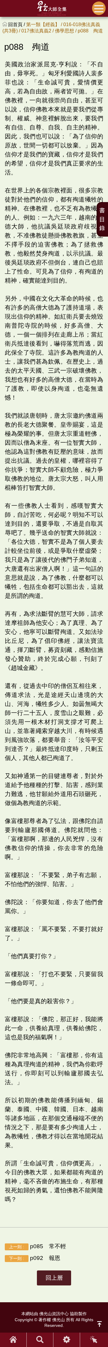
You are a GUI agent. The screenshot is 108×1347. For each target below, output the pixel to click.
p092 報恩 (34, 1258)
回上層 (54, 1278)
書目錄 (102, 219)
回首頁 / (17, 24)
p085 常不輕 (37, 1246)
